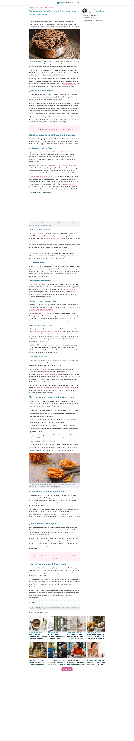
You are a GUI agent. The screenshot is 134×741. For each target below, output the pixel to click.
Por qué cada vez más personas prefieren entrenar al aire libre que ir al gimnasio (57, 663)
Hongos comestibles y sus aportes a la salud (59, 129)
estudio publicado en (59, 269)
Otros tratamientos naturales (47, 7)
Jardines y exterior (53, 632)
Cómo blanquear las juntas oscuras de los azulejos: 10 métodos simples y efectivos (75, 636)
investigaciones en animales (50, 345)
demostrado (43, 369)
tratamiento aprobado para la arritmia (49, 331)
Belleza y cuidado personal (94, 658)
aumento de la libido (69, 83)
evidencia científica (39, 233)
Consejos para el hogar (35, 632)
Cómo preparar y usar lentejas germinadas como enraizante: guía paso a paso (37, 663)
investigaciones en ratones (51, 374)
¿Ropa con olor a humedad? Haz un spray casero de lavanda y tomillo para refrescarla (38, 636)
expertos (56, 339)
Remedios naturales (33, 7)
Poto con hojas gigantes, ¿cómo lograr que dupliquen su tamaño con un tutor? (57, 636)
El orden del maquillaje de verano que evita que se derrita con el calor (96, 663)
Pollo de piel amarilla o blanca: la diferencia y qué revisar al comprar (95, 636)
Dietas (69, 658)
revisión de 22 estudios (44, 313)
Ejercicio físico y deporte (55, 658)
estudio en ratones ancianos (52, 238)
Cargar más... (67, 669)
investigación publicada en (56, 388)
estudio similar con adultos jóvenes (42, 176)
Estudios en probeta (35, 284)
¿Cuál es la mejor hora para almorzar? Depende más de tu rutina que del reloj (76, 663)
